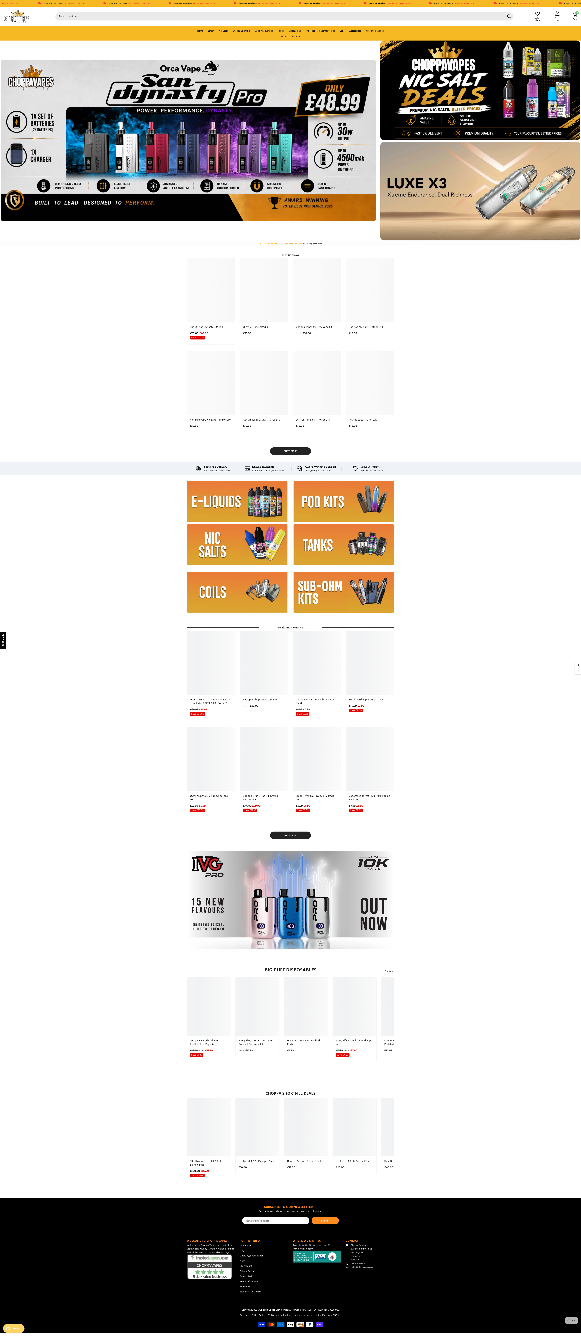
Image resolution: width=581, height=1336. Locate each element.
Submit (325, 1220)
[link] (213, 468)
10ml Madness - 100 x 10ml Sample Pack (205, 1162)
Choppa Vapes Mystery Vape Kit (314, 327)
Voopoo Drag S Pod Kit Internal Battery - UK (261, 797)
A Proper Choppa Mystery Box (260, 699)
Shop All (389, 971)
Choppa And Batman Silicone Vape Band (315, 701)
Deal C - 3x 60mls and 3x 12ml (352, 1161)
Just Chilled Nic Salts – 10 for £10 (261, 419)
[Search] (284, 16)
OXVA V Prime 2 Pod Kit (256, 327)
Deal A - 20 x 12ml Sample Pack (256, 1161)
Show (3, 640)
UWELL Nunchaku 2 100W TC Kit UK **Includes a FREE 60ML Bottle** (210, 701)
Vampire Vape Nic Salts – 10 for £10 (210, 419)
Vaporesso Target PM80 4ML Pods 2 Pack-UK (369, 797)
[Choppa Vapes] (237, 501)
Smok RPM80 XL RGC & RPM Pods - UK (315, 797)
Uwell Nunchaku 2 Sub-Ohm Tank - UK (209, 797)
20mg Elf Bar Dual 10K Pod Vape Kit (354, 1042)
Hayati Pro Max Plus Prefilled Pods (303, 1042)
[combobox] (280, 16)
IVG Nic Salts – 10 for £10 (363, 419)
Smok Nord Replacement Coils (366, 699)
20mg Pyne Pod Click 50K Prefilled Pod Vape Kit (204, 1042)
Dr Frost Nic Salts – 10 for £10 (313, 419)
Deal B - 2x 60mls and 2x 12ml (304, 1161)
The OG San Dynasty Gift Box (206, 327)
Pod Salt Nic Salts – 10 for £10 (366, 327)
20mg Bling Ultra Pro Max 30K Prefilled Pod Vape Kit (255, 1042)
